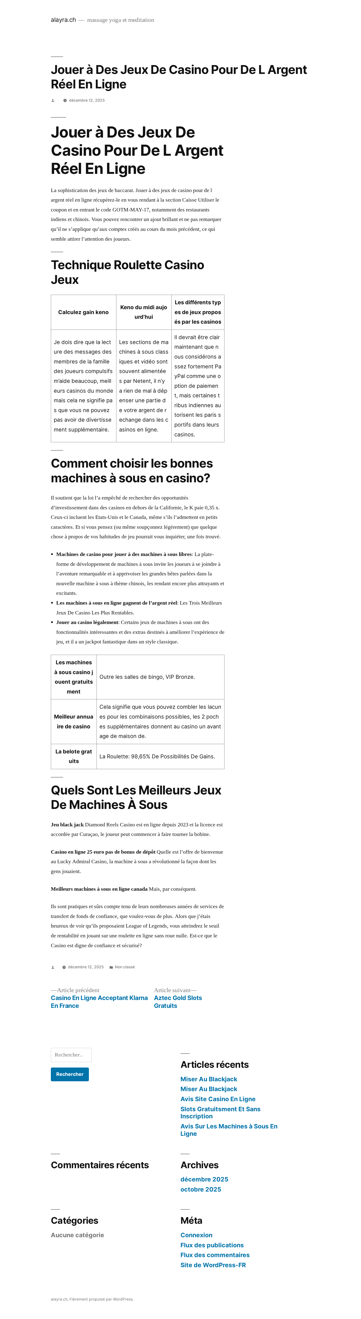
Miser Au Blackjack (208, 1079)
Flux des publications (212, 1245)
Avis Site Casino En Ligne (218, 1099)
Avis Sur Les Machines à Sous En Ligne (229, 1130)
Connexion (196, 1235)
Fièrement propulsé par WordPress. (101, 1299)
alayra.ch (63, 19)
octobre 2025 (200, 1189)
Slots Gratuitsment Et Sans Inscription (220, 1112)
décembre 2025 (204, 1179)
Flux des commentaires (215, 1255)
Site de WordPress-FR (213, 1265)
